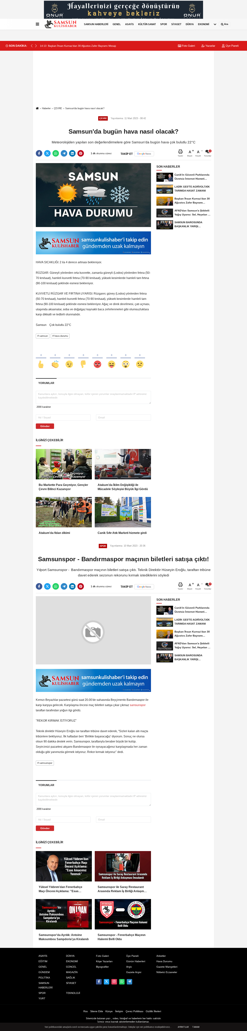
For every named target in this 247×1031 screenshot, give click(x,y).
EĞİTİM (43, 981)
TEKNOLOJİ (73, 1013)
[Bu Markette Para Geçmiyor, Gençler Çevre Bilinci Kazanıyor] (64, 464)
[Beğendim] (41, 358)
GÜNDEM (44, 992)
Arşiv (129, 987)
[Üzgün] (140, 358)
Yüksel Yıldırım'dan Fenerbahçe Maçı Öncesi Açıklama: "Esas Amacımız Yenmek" (60, 910)
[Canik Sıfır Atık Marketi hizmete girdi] (123, 512)
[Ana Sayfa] (37, 108)
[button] (36, 46)
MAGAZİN (72, 992)
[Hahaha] (111, 358)
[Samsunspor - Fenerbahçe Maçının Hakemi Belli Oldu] (123, 934)
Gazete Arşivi (133, 992)
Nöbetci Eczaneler (166, 992)
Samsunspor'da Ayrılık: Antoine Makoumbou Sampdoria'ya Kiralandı (64, 957)
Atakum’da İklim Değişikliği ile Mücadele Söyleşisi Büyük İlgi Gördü (123, 486)
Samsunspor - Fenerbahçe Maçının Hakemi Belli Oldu (122, 957)
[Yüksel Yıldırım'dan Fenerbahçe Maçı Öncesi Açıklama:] (64, 887)
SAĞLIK (70, 998)
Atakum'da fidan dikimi (54, 532)
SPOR (163, 24)
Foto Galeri (188, 45)
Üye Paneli (232, 45)
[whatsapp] (55, 153)
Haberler (46, 108)
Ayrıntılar (183, 1027)
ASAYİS (129, 24)
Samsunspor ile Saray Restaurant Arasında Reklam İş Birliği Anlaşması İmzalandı (123, 910)
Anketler (161, 976)
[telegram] (64, 153)
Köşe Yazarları (104, 981)
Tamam (195, 1027)
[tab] (46, 383)
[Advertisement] (123, 78)
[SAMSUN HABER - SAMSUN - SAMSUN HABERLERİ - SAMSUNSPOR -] (61, 24)
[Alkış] (55, 358)
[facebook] (39, 153)
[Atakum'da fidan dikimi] (64, 512)
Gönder (45, 426)
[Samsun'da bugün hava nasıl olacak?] (93, 195)
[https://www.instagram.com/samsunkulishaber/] (114, 1002)
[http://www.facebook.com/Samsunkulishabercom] (98, 1002)
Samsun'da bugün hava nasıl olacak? (84, 108)
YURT (42, 1019)
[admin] (129, 1002)
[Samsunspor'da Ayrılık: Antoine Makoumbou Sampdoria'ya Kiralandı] (64, 934)
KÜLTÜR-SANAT (147, 24)
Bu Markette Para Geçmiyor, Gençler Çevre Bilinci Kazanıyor (63, 486)
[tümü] (215, 24)
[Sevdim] (69, 358)
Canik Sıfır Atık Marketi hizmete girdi (122, 532)
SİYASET (176, 24)
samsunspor (137, 700)
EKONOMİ (203, 24)
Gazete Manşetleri (166, 987)
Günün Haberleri (135, 981)
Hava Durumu (164, 981)
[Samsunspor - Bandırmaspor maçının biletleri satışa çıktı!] (93, 628)
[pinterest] (80, 153)
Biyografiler (102, 987)
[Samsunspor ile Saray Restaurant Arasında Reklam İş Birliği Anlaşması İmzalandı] (123, 887)
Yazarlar (210, 45)
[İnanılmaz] (125, 358)
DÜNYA (190, 24)
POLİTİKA (44, 998)
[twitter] (47, 153)
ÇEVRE (58, 108)
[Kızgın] (97, 358)
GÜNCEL (71, 987)
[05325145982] (122, 1002)
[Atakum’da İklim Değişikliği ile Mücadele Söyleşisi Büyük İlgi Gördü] (123, 464)
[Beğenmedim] (83, 358)
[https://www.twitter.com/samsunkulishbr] (106, 1002)
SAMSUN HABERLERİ (96, 24)
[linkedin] (72, 153)
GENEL (117, 24)
